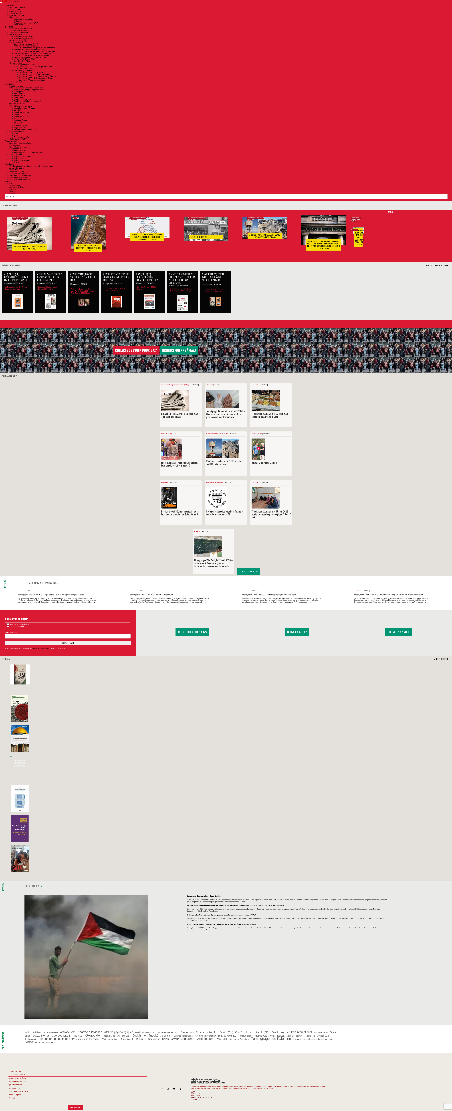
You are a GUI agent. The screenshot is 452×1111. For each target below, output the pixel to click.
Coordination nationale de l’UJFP (137, 218)
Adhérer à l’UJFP (14, 1071)
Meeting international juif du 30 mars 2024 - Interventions (224, 1036)
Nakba (281, 1035)
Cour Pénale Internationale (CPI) (252, 1032)
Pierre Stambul (257, 433)
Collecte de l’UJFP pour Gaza (136, 350)
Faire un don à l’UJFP (16, 1075)
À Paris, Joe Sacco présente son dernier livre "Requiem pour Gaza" (116, 277)
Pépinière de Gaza (110, 1039)
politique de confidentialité (40, 648)
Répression (154, 1039)
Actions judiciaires (33, 1032)
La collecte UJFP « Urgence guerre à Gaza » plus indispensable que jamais (265, 236)
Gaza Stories (31, 886)
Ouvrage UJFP (323, 1036)
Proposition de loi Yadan (85, 1039)
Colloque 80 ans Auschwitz (166, 1032)
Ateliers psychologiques (118, 1032)
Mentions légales (14, 1095)
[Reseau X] (168, 1089)
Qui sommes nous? (15, 1085)
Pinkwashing (30, 1039)
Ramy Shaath (127, 1039)
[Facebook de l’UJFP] (162, 1089)
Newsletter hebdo (16, 627)
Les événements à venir (17, 1081)
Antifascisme (67, 1032)
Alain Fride (164, 482)
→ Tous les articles (248, 571)
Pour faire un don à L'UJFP (398, 632)
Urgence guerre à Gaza (179, 350)
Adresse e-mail (11, 633)
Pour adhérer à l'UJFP (297, 632)
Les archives (75, 1108)
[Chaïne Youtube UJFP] (174, 1089)
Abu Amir (76, 218)
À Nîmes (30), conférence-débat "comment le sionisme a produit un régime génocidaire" (182, 278)
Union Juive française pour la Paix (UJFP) (20, 218)
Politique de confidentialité (18, 1091)
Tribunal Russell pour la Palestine (233, 1039)
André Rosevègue (167, 433)
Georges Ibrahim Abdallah (67, 1035)
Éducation (50, 1042)
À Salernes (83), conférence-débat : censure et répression (147, 277)
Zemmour (39, 1042)
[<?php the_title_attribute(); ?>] (20, 684)
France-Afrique (321, 1032)
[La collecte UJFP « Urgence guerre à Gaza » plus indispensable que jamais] (264, 231)
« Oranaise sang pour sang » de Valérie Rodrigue (20, 764)
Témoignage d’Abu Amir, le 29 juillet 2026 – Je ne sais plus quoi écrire (88, 248)
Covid (274, 1032)
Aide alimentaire (51, 1032)
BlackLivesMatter (143, 1032)
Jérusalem (166, 1035)
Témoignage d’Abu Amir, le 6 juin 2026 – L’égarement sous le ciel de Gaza (359, 237)
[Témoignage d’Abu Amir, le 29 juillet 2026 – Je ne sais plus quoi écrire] (88, 236)
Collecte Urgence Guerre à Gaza (192, 632)
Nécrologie (310, 1036)
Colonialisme (187, 1032)
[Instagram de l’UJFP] (180, 1089)
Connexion (12, 1098)
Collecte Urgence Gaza (17, 1078)
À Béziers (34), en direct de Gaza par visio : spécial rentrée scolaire (50, 277)
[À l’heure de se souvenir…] (206, 232)
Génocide (92, 1035)
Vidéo (29, 1042)
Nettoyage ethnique (295, 1036)
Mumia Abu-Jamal (265, 1035)
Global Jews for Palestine (214, 482)
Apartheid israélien (90, 1032)
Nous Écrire (195, 1099)
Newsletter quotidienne (19, 624)
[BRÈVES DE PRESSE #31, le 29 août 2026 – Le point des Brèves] (29, 237)
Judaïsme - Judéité (145, 1035)
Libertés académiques (183, 1036)
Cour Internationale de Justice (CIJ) (214, 1032)
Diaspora (284, 1032)
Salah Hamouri (170, 1039)
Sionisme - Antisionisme (198, 1039)
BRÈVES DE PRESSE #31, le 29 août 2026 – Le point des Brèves (29, 247)
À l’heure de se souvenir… (199, 237)
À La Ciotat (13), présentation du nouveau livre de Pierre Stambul (16, 277)
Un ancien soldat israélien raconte (318, 1039)
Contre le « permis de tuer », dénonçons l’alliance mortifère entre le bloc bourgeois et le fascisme (147, 237)
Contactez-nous (14, 1088)
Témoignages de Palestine (41, 582)
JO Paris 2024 (124, 1036)
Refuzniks (141, 1039)
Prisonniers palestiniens (54, 1039)
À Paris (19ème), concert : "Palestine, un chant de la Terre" (82, 277)
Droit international (301, 1032)
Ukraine (297, 1039)
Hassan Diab (108, 1036)
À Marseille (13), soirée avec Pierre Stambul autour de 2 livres (213, 277)
